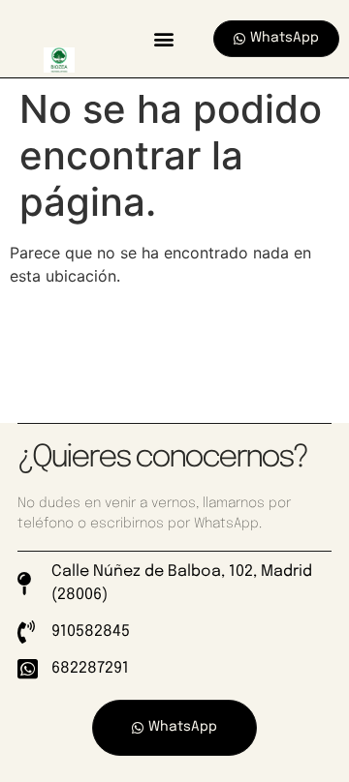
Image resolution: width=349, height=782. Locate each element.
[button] (163, 38)
